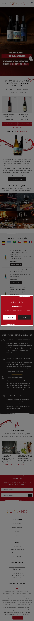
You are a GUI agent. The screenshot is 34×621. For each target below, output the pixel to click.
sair (24, 317)
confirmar (9, 317)
